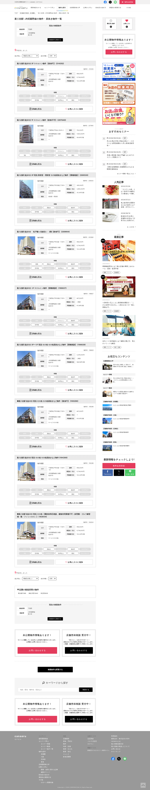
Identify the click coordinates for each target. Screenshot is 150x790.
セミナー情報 (45, 744)
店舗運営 (116, 272)
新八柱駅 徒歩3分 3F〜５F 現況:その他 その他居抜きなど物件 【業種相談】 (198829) (51, 345)
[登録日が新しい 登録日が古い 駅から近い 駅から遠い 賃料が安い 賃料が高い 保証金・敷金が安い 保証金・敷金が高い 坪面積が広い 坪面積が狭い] (30, 56)
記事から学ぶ (43, 767)
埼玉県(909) (44, 593)
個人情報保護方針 (117, 744)
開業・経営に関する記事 (49, 769)
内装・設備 (117, 347)
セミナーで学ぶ (44, 741)
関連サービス (92, 748)
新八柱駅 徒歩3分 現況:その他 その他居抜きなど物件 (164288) (42, 457)
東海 (42, 762)
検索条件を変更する (55, 40)
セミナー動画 (45, 746)
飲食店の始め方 (44, 775)
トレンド (66, 754)
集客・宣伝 (67, 751)
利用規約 (114, 736)
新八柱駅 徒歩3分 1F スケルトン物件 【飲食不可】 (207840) (41, 120)
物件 (64, 744)
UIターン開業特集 (47, 782)
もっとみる (130, 227)
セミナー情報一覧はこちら (125, 173)
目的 (64, 736)
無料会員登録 (119, 466)
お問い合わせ (115, 749)
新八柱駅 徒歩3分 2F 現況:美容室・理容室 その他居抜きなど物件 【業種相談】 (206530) (52, 175)
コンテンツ (42, 736)
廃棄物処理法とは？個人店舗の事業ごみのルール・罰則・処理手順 (118, 267)
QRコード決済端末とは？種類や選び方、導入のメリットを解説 (118, 342)
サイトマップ (115, 751)
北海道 (43, 759)
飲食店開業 (67, 757)
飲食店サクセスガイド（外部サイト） (99, 750)
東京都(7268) (22, 593)
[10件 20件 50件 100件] (52, 56)
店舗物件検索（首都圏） (28, 13)
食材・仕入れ (67, 749)
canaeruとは (116, 741)
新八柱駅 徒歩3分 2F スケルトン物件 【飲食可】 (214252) (40, 63)
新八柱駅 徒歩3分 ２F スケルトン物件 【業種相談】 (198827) (42, 288)
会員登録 (91, 739)
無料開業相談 (43, 739)
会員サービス (92, 736)
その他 (41, 780)
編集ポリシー (45, 772)
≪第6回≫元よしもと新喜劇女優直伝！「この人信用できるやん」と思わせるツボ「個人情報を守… (118, 305)
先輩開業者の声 (44, 764)
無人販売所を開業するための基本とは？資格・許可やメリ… (128, 205)
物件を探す (42, 751)
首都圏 (43, 754)
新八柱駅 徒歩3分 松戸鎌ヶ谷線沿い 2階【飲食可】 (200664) (43, 232)
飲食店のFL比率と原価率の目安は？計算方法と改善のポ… (128, 218)
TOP (16, 13)
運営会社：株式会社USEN (120, 739)
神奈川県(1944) (33, 593)
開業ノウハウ (107, 272)
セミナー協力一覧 (47, 749)
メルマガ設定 (92, 741)
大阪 (42, 757)
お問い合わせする (37, 650)
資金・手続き (67, 741)
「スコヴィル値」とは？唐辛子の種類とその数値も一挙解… (128, 191)
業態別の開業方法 (45, 777)
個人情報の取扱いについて (120, 746)
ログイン (91, 744)
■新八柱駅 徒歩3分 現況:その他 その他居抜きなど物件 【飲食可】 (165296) (47, 401)
